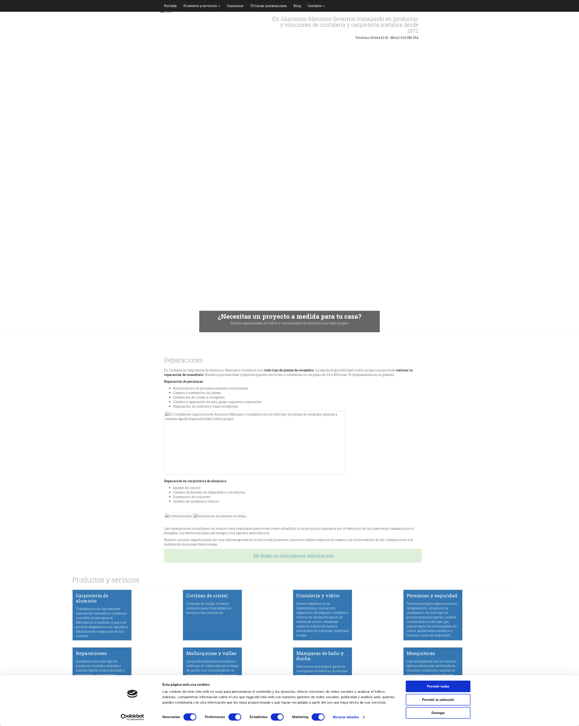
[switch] (234, 717)
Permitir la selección (438, 700)
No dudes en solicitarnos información (294, 556)
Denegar (438, 713)
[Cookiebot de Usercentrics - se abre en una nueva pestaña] (132, 717)
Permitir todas (438, 686)
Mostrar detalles (346, 717)
